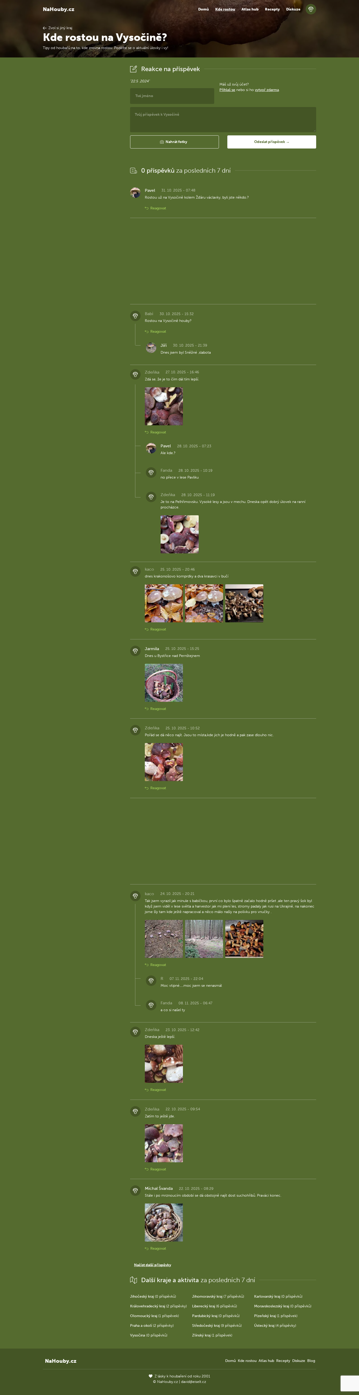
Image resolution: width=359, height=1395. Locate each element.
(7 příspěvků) (218, 1296)
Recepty (272, 9)
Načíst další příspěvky (152, 1265)
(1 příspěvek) (154, 1316)
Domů (203, 9)
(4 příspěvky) (275, 1325)
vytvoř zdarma (267, 90)
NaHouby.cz (58, 9)
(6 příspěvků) (214, 1306)
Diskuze (293, 9)
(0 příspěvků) (153, 1296)
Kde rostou (225, 9)
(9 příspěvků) (217, 1325)
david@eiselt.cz (193, 1382)
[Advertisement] (82, 142)
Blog (311, 1361)
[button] (174, 141)
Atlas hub (250, 9)
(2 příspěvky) (158, 1306)
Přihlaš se (227, 90)
